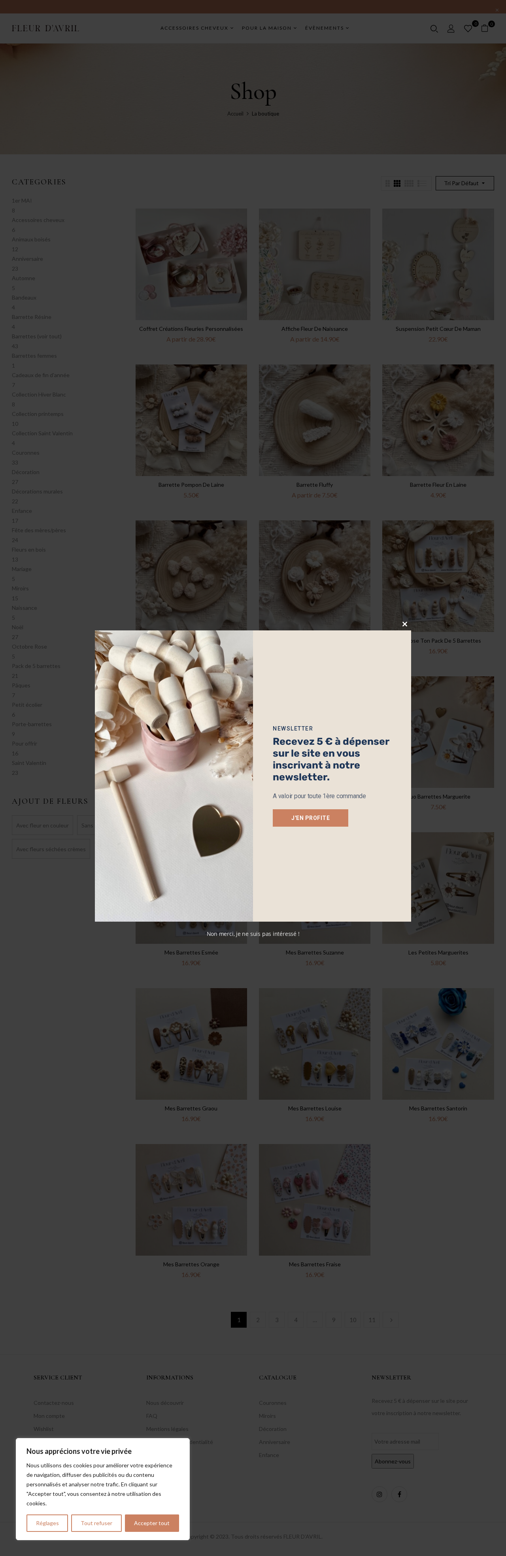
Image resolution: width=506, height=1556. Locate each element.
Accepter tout (152, 1523)
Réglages (47, 1523)
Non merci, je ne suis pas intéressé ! (253, 933)
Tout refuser (96, 1523)
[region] (103, 1489)
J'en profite (310, 818)
